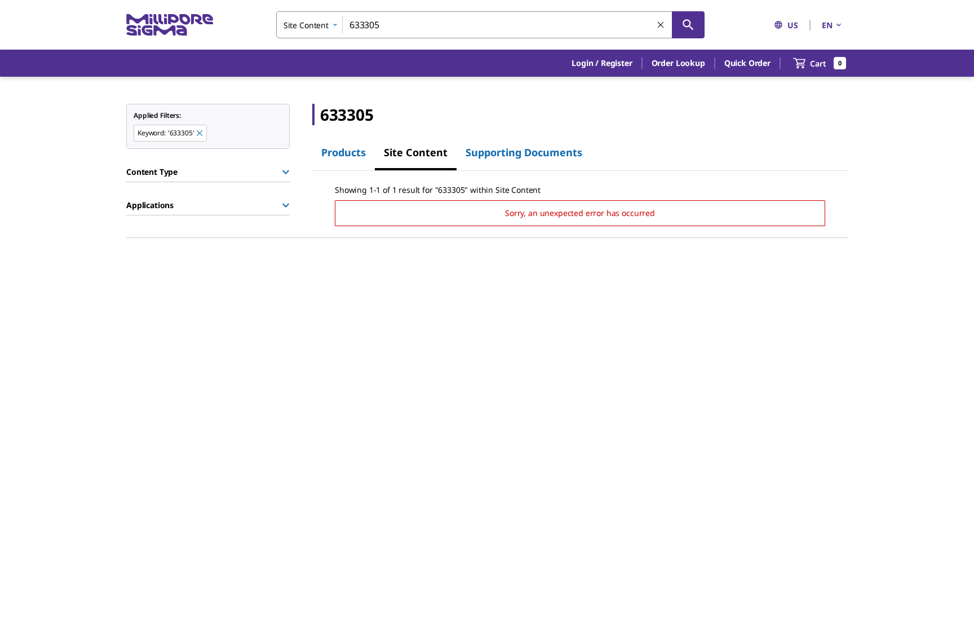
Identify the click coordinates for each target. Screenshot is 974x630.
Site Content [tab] (416, 152)
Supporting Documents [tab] (524, 152)
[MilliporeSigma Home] (169, 25)
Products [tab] (343, 152)
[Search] (688, 24)
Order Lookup (678, 63)
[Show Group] (285, 172)
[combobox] (490, 24)
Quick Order (747, 63)
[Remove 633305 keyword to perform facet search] (200, 133)
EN (827, 25)
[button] (602, 63)
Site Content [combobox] (306, 25)
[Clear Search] (661, 25)
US (792, 25)
